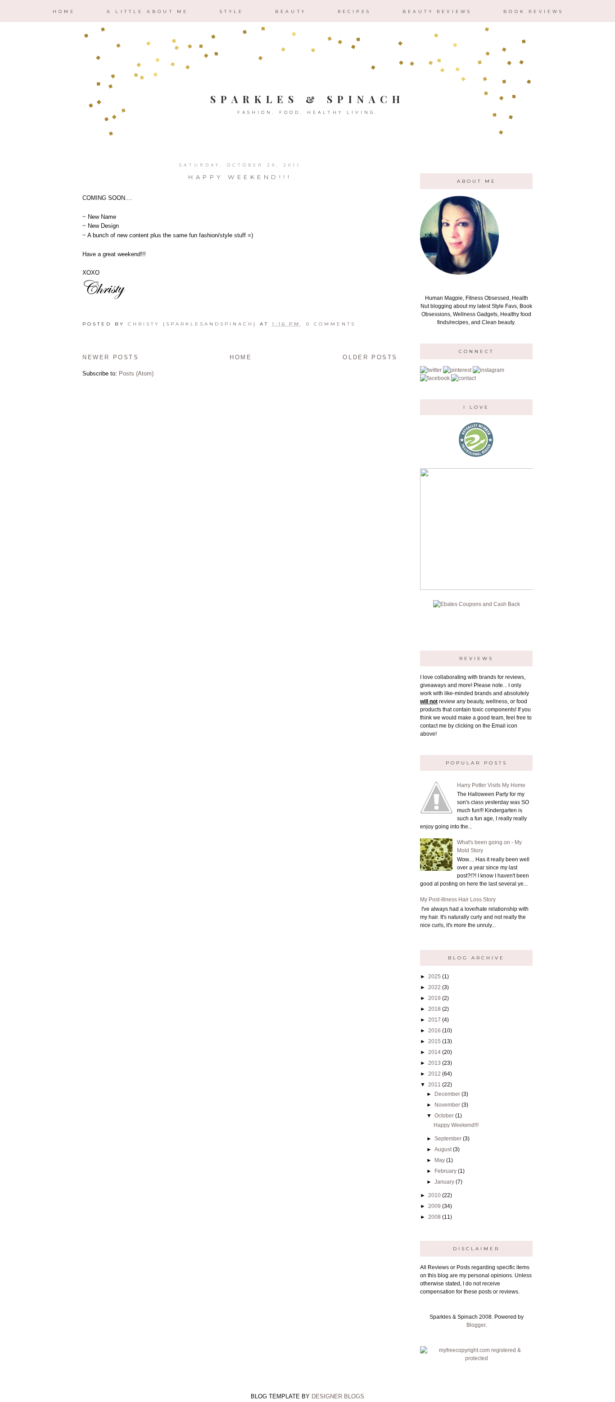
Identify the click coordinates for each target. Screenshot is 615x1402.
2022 (434, 987)
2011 (434, 1084)
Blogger (475, 1325)
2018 (434, 1009)
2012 (434, 1074)
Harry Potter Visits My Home (491, 785)
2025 (434, 976)
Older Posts (370, 357)
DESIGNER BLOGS (338, 1396)
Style (232, 11)
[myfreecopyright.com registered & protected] (476, 1358)
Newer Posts (110, 357)
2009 (434, 1206)
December (447, 1094)
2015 (434, 1041)
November (447, 1105)
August (443, 1149)
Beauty (290, 11)
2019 (434, 998)
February (445, 1171)
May (439, 1160)
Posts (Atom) (136, 373)
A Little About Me (147, 11)
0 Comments (331, 324)
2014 (434, 1052)
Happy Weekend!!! (240, 177)
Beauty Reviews (437, 11)
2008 (434, 1217)
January (444, 1182)
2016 (434, 1030)
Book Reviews (533, 11)
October (444, 1116)
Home (64, 11)
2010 (434, 1195)
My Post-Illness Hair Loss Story (458, 899)
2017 (434, 1020)
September (447, 1138)
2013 (434, 1063)
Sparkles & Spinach (307, 99)
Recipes (354, 11)
